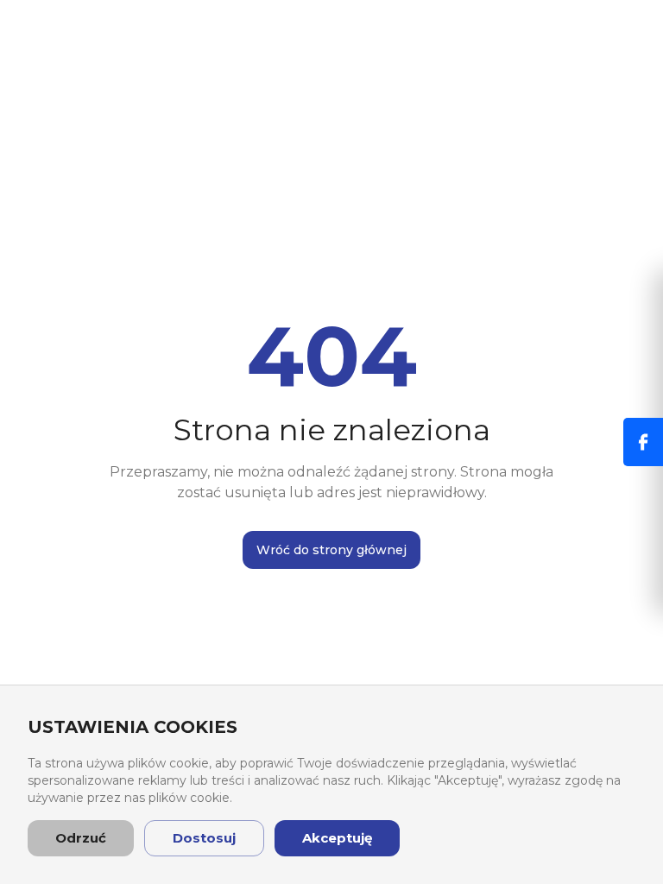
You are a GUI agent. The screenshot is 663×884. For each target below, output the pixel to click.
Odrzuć (80, 838)
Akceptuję (337, 838)
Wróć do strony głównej (331, 550)
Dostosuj (204, 838)
